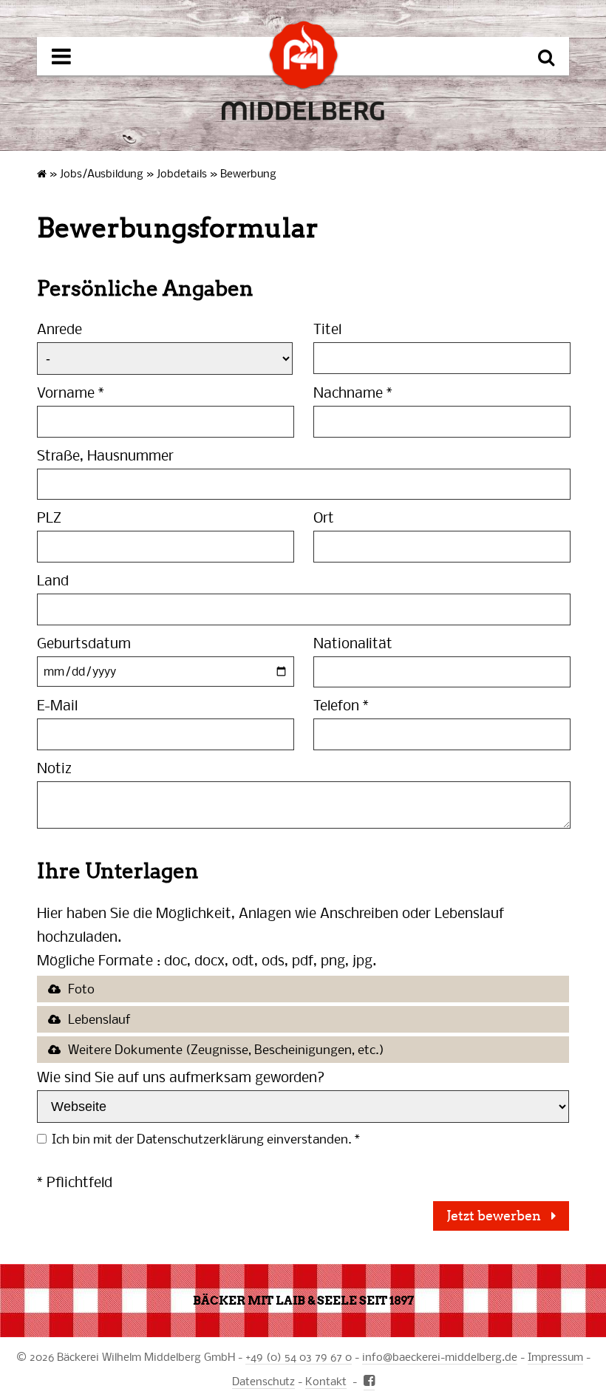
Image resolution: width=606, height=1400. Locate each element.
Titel (327, 329)
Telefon (341, 705)
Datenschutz (263, 1380)
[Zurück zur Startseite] (303, 55)
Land (53, 580)
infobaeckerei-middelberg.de (439, 1356)
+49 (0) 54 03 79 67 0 (298, 1356)
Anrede (59, 329)
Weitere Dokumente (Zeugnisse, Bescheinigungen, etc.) (226, 1049)
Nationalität (352, 643)
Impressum (555, 1356)
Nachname (352, 392)
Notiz (54, 768)
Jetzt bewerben (495, 1216)
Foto (81, 988)
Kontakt (326, 1380)
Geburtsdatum (84, 643)
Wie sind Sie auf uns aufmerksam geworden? (181, 1077)
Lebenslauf (99, 1018)
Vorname (70, 392)
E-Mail (57, 705)
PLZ (49, 517)
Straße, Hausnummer (105, 455)
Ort (323, 517)
